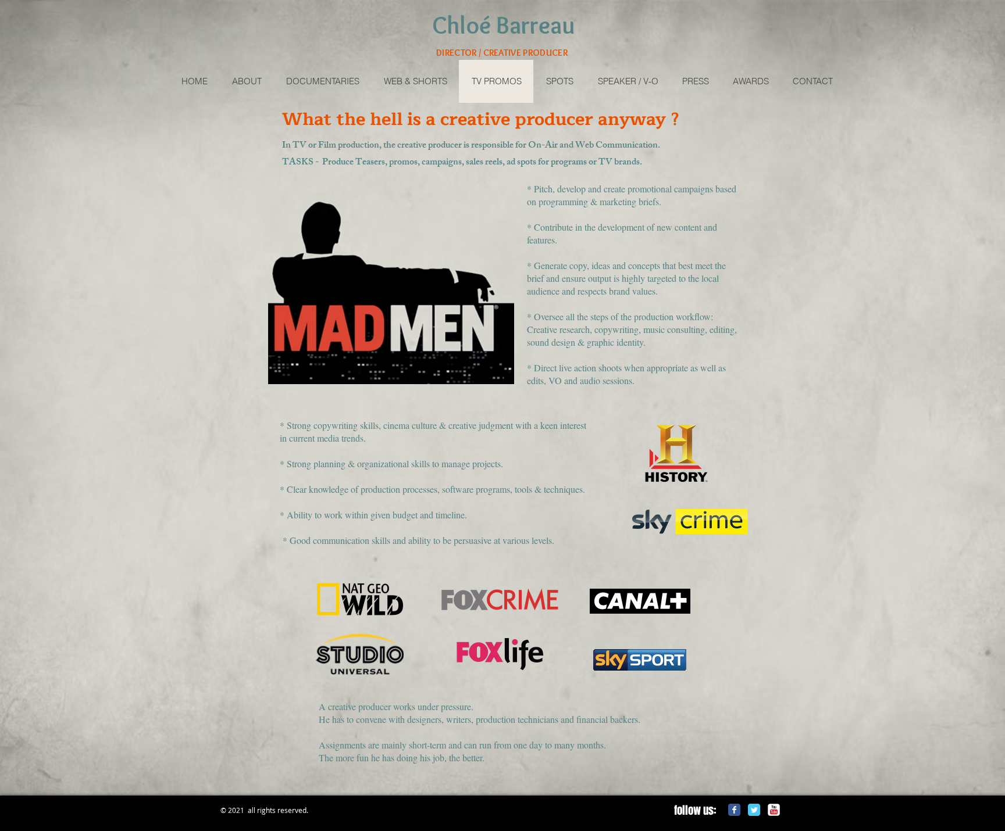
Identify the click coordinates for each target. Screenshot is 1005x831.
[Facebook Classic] (734, 810)
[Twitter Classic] (754, 810)
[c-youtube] (774, 810)
